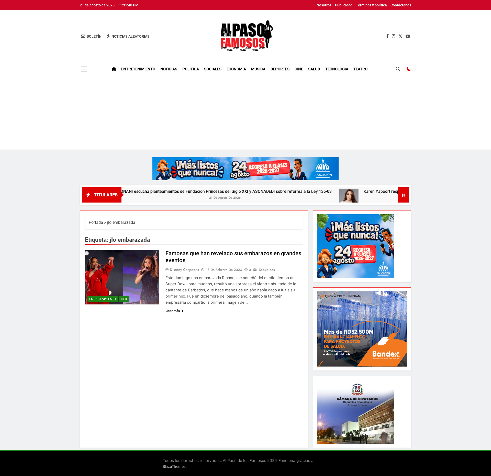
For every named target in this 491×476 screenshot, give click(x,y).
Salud (314, 69)
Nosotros (324, 5)
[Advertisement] (245, 114)
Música (258, 69)
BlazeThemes (174, 466)
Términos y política (371, 5)
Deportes (280, 69)
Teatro (360, 69)
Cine (299, 69)
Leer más (172, 310)
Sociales (212, 69)
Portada (96, 222)
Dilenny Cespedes (184, 269)
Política (190, 69)
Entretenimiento (138, 69)
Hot (124, 299)
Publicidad (343, 5)
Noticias (168, 69)
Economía (236, 69)
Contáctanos (400, 5)
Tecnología (336, 69)
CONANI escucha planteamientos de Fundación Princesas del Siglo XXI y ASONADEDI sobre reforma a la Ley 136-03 (201, 191)
